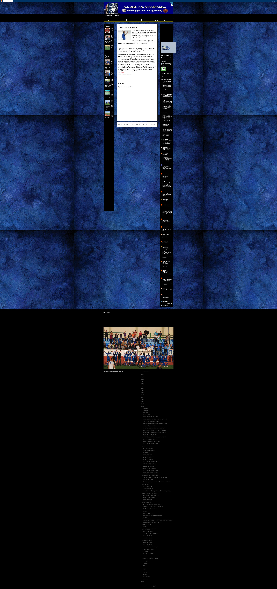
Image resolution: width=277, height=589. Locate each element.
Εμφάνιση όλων (169, 303)
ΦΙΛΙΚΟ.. (144, 511)
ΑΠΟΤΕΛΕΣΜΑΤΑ (147, 535)
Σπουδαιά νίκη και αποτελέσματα (150, 421)
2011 (142, 404)
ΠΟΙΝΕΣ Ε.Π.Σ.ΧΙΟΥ (147, 457)
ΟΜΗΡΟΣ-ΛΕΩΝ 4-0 (147, 531)
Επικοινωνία (146, 20)
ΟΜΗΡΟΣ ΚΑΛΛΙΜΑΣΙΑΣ (166, 165)
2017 (142, 390)
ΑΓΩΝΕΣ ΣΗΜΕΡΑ (147, 540)
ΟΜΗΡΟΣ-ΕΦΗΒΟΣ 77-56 (149, 468)
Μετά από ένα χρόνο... (148, 466)
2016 (142, 392)
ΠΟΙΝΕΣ (144, 556)
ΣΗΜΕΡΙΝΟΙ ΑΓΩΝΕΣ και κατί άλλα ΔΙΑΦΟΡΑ (154, 432)
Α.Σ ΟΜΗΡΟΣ (146, 551)
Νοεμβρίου (146, 410)
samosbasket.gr (166, 210)
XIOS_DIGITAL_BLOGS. (148, 479)
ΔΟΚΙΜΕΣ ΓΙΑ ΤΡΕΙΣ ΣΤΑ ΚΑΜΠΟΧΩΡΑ (152, 506)
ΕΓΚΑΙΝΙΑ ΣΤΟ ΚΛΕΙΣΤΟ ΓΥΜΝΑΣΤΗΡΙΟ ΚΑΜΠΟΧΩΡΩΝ (157, 520)
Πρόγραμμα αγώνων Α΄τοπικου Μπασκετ (107, 55)
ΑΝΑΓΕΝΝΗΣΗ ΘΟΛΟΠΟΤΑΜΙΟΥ (167, 205)
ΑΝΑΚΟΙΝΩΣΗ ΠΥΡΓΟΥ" (149, 529)
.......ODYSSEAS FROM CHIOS (166, 174)
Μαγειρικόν (165, 200)
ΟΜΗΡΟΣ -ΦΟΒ (146, 524)
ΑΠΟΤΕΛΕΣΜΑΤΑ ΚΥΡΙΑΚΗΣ (150, 416)
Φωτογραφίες (155, 20)
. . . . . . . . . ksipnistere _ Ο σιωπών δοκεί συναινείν (166, 248)
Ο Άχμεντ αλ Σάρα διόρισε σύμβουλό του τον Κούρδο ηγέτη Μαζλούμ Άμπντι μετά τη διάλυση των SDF (167, 118)
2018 (142, 388)
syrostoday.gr (166, 124)
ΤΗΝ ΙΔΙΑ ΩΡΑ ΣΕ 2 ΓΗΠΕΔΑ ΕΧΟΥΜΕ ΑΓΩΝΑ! (154, 477)
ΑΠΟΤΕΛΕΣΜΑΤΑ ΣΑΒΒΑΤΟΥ (150, 473)
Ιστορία (113, 20)
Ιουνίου (145, 567)
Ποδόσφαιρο (122, 20)
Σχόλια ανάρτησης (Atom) (140, 130)
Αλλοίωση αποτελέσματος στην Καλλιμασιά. (167, 168)
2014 (142, 397)
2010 (142, 406)
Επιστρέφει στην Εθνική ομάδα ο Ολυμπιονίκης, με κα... (156, 491)
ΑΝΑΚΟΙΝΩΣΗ (166, 242)
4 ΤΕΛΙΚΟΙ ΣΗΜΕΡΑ (147, 488)
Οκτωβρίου (146, 412)
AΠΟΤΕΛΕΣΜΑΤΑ (147, 502)
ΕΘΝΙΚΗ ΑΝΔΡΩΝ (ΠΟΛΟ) (149, 434)
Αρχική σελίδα (108, 15)
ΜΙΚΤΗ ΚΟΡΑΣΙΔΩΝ (147, 553)
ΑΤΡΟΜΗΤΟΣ (166, 219)
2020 (142, 383)
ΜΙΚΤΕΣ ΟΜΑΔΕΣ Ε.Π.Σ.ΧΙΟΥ (150, 439)
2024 (142, 374)
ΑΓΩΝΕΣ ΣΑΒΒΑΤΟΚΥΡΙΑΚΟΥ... (150, 475)
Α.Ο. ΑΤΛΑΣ (165, 241)
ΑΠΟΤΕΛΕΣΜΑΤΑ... (147, 446)
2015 (142, 395)
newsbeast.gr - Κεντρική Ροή (166, 113)
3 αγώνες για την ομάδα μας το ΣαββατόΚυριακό (154, 423)
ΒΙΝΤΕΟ (117, 15)
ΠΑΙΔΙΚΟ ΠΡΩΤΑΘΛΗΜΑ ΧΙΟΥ (150, 495)
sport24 (123, 72)
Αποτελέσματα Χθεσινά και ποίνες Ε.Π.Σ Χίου (154, 430)
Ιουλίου (145, 565)
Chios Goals (166, 234)
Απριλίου (145, 572)
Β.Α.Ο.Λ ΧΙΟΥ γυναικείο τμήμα (150, 547)
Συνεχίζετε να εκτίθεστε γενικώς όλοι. (166, 221)
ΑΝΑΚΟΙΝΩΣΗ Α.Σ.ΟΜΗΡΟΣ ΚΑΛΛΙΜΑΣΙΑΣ (154, 437)
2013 (142, 399)
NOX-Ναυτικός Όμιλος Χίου (149, 508)
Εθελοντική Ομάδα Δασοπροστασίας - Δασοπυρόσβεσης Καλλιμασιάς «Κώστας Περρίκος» (167, 97)
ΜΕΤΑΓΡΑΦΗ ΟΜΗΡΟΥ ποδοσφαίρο (152, 515)
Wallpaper (164, 20)
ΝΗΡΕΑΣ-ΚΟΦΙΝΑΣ (147, 448)
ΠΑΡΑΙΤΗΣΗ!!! (146, 414)
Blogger (154, 586)
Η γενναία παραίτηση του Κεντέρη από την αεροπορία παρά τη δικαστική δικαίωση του (167, 185)
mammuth (144, 586)
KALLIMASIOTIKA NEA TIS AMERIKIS (167, 279)
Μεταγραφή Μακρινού (148, 542)
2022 (142, 379)
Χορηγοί (138, 20)
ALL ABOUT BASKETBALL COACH (166, 155)
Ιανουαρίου (146, 579)
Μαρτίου (145, 574)
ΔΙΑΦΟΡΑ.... (145, 484)
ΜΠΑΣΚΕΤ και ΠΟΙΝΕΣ (148, 513)
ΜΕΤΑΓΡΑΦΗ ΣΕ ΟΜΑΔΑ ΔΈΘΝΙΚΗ (151, 522)
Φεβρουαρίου (146, 576)
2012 (142, 401)
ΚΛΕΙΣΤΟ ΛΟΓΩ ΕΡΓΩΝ (148, 497)
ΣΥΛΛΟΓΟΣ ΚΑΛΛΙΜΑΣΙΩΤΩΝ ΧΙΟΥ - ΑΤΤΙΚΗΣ (167, 148)
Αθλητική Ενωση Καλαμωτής (167, 192)
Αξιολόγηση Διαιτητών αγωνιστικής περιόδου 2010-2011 (156, 482)
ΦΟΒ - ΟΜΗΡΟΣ (112, 30)
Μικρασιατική (166, 294)
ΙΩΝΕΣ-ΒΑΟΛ (146, 452)
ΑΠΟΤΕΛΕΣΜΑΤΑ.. (147, 486)
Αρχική (107, 20)
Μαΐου (144, 570)
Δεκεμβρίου (146, 408)
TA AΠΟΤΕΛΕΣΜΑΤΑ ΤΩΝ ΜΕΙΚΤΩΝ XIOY (153, 428)
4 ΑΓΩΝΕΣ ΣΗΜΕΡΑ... (148, 459)
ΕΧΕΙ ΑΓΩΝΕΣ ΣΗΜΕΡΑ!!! (149, 464)
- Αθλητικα (165, 301)
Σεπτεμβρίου (146, 561)
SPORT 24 (165, 181)
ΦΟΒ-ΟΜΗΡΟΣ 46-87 (148, 538)
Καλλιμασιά (165, 139)
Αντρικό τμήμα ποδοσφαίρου (149, 493)
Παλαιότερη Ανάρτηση (149, 124)
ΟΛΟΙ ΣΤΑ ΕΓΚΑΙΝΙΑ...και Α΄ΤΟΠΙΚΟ (151, 504)
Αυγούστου (146, 563)
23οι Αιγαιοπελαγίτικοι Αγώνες (150, 558)
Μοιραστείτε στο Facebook (124, 74)
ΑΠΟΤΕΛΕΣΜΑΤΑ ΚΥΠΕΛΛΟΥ (150, 461)
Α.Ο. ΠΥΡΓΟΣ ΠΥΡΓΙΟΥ (166, 227)
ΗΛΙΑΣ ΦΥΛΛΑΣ (166, 261)
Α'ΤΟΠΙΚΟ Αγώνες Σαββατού (149, 533)
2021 (142, 381)
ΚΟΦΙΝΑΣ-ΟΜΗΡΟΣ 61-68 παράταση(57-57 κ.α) (154, 419)
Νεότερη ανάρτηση (123, 124)
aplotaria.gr (165, 199)
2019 (142, 386)
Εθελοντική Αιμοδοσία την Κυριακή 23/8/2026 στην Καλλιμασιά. (167, 142)
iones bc (165, 288)
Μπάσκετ (130, 20)
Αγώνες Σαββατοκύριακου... (149, 425)
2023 (142, 377)
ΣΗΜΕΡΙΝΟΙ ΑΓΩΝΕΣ (148, 549)
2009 (142, 581)
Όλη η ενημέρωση (167, 81)
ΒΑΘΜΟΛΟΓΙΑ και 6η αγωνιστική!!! (151, 441)
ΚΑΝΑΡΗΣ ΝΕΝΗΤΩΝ (165, 271)
